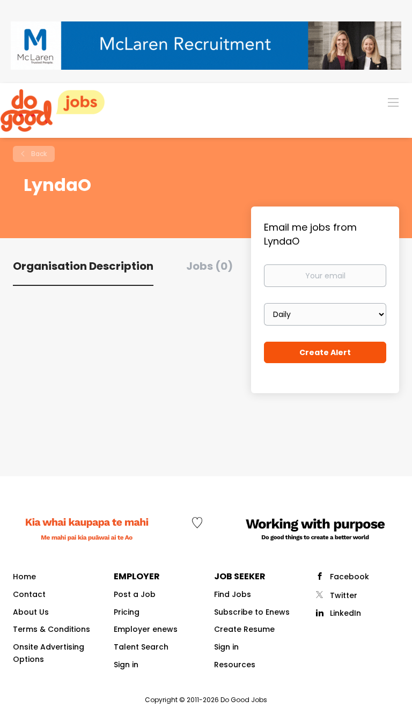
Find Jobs (232, 594)
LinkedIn (345, 613)
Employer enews (146, 629)
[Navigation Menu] (393, 102)
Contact (29, 594)
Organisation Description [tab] (83, 266)
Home (24, 576)
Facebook (349, 576)
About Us (31, 612)
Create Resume (244, 629)
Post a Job (135, 594)
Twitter (343, 595)
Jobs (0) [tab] (209, 266)
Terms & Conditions (51, 629)
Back (38, 153)
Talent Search (141, 647)
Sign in (126, 664)
